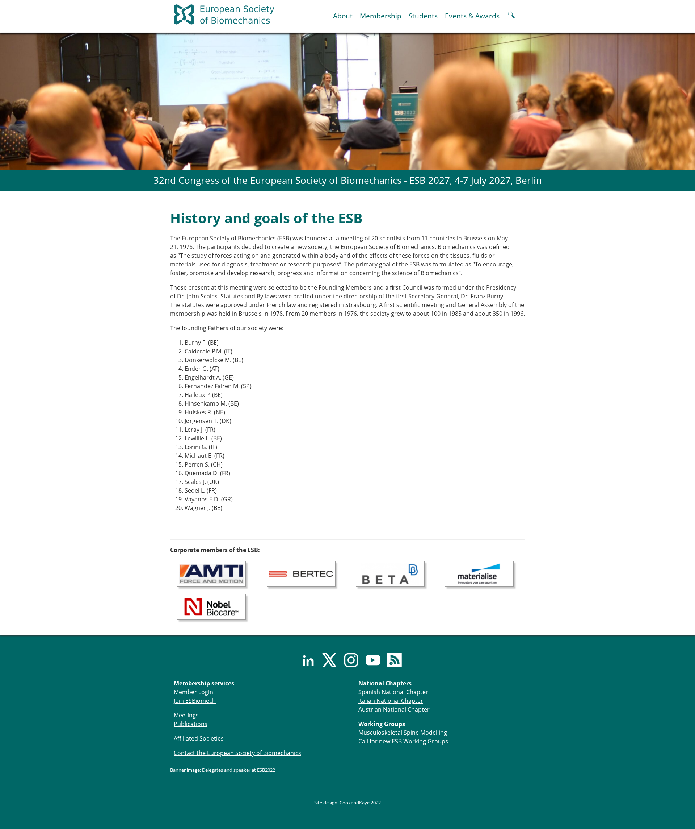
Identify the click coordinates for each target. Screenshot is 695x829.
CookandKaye (355, 802)
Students (423, 16)
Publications (190, 724)
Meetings (186, 715)
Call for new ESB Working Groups (403, 741)
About (343, 16)
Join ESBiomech (195, 701)
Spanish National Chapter (393, 692)
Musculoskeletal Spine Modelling (402, 733)
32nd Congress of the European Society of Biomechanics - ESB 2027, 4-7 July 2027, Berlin (347, 180)
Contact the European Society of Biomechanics (237, 753)
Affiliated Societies (199, 738)
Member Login (193, 692)
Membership (380, 16)
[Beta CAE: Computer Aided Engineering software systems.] (390, 573)
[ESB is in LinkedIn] (304, 660)
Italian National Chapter (390, 701)
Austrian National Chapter (394, 709)
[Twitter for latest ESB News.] (326, 660)
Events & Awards (472, 16)
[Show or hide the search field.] (511, 15)
